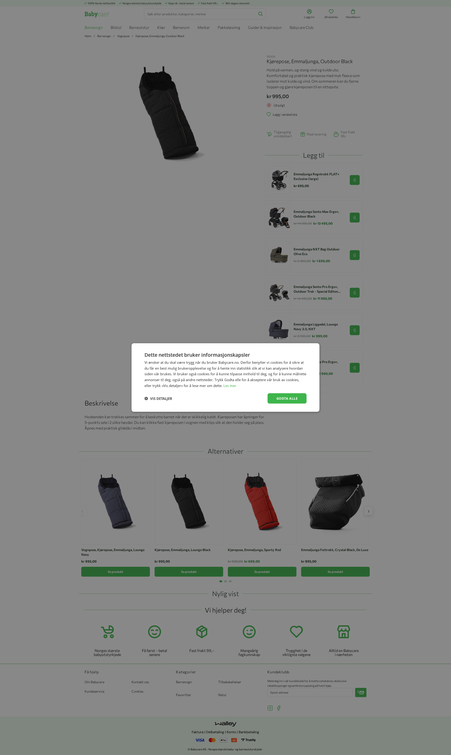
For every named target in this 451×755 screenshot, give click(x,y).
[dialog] (225, 377)
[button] (158, 398)
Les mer (229, 385)
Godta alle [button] (287, 398)
